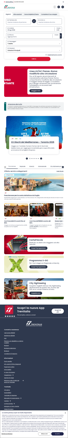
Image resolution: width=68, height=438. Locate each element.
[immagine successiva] (41, 159)
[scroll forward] (63, 167)
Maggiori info (35, 91)
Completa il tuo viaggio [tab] (49, 14)
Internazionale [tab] (42, 166)
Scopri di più (58, 311)
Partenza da (13, 20)
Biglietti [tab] (8, 14)
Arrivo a (42, 20)
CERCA (34, 59)
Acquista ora (35, 293)
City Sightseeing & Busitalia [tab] (58, 166)
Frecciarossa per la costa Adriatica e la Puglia (21, 195)
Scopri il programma (38, 248)
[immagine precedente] (27, 159)
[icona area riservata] (54, 7)
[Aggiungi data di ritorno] (61, 35)
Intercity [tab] (31, 166)
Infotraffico (9, 2)
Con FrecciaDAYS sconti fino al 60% (14, 222)
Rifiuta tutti (44, 434)
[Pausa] (63, 1)
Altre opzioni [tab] (17, 14)
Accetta (57, 434)
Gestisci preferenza (6, 434)
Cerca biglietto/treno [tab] (31, 14)
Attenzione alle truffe (15, 104)
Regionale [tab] (22, 166)
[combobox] (19, 22)
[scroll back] (5, 167)
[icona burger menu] (62, 7)
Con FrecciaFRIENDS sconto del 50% (40, 222)
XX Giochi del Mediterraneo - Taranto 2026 (32, 142)
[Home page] (9, 7)
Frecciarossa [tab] (12, 166)
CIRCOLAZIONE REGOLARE (17, 2)
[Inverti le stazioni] (34, 21)
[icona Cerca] (58, 7)
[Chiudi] (65, 413)
